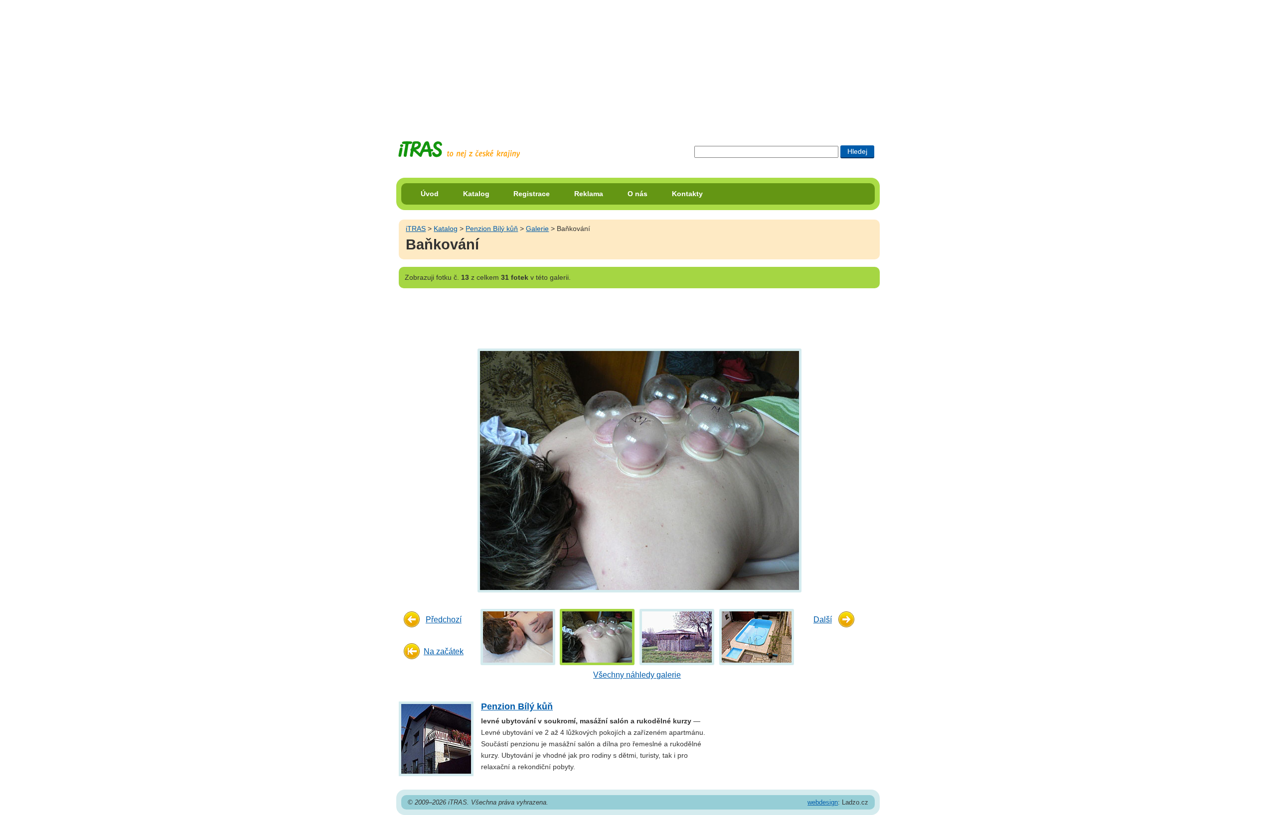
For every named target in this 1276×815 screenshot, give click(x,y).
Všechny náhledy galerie (637, 675)
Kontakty (687, 194)
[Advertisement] (638, 62)
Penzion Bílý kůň (492, 229)
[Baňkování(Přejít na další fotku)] (638, 470)
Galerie (537, 229)
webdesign (822, 802)
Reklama (588, 194)
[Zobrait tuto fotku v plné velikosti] (518, 636)
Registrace (531, 194)
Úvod (430, 194)
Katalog (476, 194)
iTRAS (416, 229)
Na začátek (444, 651)
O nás (637, 194)
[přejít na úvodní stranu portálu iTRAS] (459, 149)
